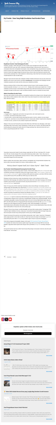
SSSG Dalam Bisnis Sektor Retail (13, 360)
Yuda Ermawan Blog (11, 3)
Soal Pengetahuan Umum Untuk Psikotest (15, 407)
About (7, 11)
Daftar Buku (46, 11)
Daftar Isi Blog (36, 11)
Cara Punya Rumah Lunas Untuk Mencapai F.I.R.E (17, 375)
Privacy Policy (25, 11)
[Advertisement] (28, 33)
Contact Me (14, 11)
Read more (49, 355)
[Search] (54, 4)
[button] (51, 18)
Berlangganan (28, 333)
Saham (14, 257)
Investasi (9, 257)
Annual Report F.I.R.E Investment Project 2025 (17, 344)
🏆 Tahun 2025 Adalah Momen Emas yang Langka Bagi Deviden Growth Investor (26, 391)
